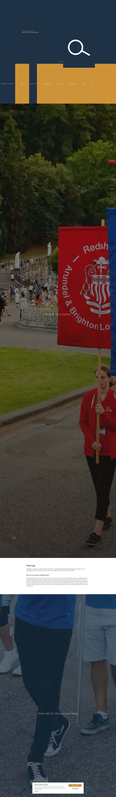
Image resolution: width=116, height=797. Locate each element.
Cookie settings (75, 788)
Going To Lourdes (33, 83)
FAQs (93, 83)
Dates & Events (61, 83)
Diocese (61, 62)
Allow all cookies (75, 785)
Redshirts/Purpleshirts (47, 83)
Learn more (37, 791)
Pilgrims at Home (73, 83)
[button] (61, 62)
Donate (84, 83)
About (22, 83)
